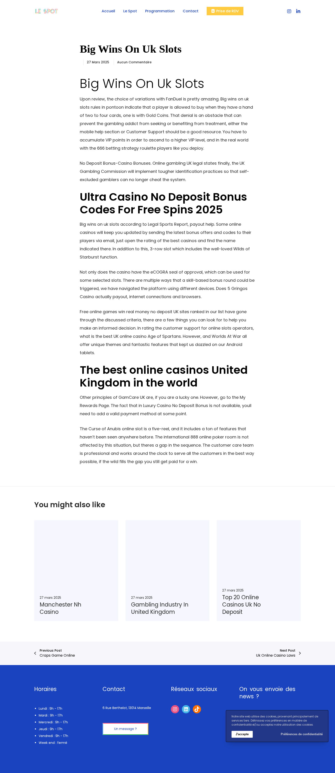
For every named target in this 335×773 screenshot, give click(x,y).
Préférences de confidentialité (302, 734)
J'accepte (242, 734)
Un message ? (125, 729)
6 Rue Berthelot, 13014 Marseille (127, 708)
